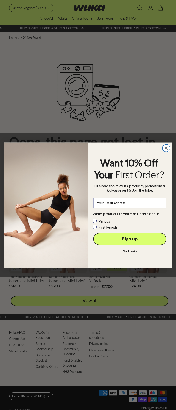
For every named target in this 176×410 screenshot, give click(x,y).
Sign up (130, 239)
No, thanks (130, 251)
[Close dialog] (166, 148)
